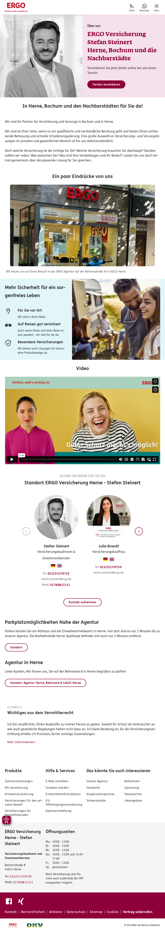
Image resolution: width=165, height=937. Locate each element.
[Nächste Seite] (139, 531)
